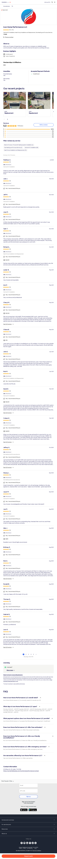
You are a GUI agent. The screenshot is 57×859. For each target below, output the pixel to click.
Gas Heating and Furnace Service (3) (13, 147)
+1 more (5, 34)
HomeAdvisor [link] (6, 6)
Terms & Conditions (37, 850)
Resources (5, 829)
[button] (14, 104)
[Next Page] (36, 654)
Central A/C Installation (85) (31, 147)
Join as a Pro (47, 2)
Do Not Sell (29, 848)
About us (4, 833)
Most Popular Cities (6, 781)
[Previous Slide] (4, 119)
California (25, 848)
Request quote (28, 856)
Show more (10, 670)
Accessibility (35, 848)
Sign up (28, 796)
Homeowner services (8, 820)
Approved (5, 10)
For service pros (6, 824)
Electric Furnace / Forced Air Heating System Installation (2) (18, 145)
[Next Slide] (7, 119)
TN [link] (12, 6)
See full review (7, 324)
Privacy (20, 848)
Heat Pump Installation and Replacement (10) (15, 150)
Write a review (44, 125)
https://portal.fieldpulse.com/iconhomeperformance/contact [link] (21, 771)
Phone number (9, 37)
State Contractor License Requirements (13, 675)
